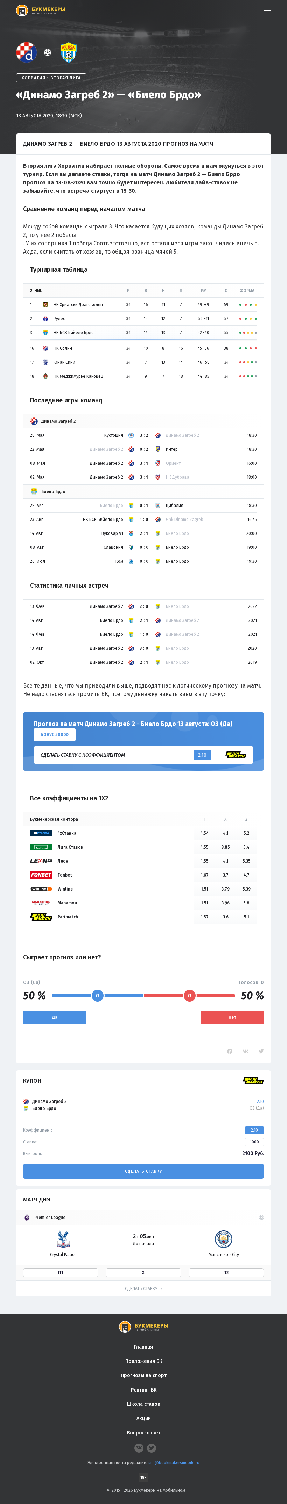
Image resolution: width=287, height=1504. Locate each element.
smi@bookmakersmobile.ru (174, 1462)
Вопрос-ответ (143, 1433)
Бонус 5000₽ (55, 734)
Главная (143, 1347)
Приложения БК (143, 1361)
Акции (143, 1419)
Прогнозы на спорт (144, 1376)
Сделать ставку (143, 1171)
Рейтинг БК (143, 1390)
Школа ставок (143, 1404)
